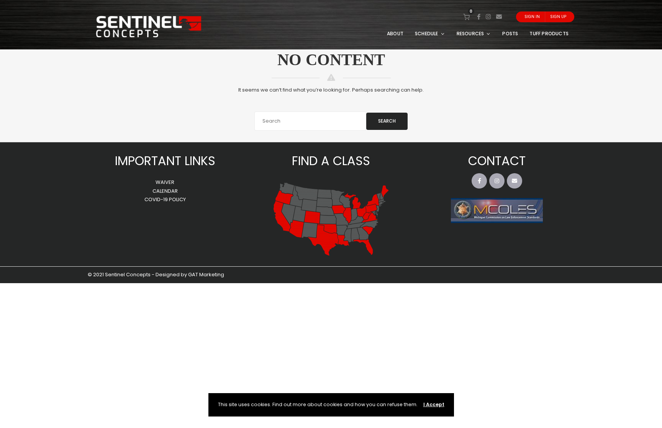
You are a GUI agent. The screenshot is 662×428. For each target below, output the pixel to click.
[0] (466, 16)
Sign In (532, 16)
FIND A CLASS (331, 160)
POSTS (510, 33)
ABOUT (395, 33)
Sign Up (558, 16)
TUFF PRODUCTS (549, 33)
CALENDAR (165, 191)
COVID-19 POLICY (165, 199)
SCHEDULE (426, 33)
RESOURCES (470, 33)
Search (387, 121)
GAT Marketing (206, 274)
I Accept (433, 404)
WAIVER (165, 182)
